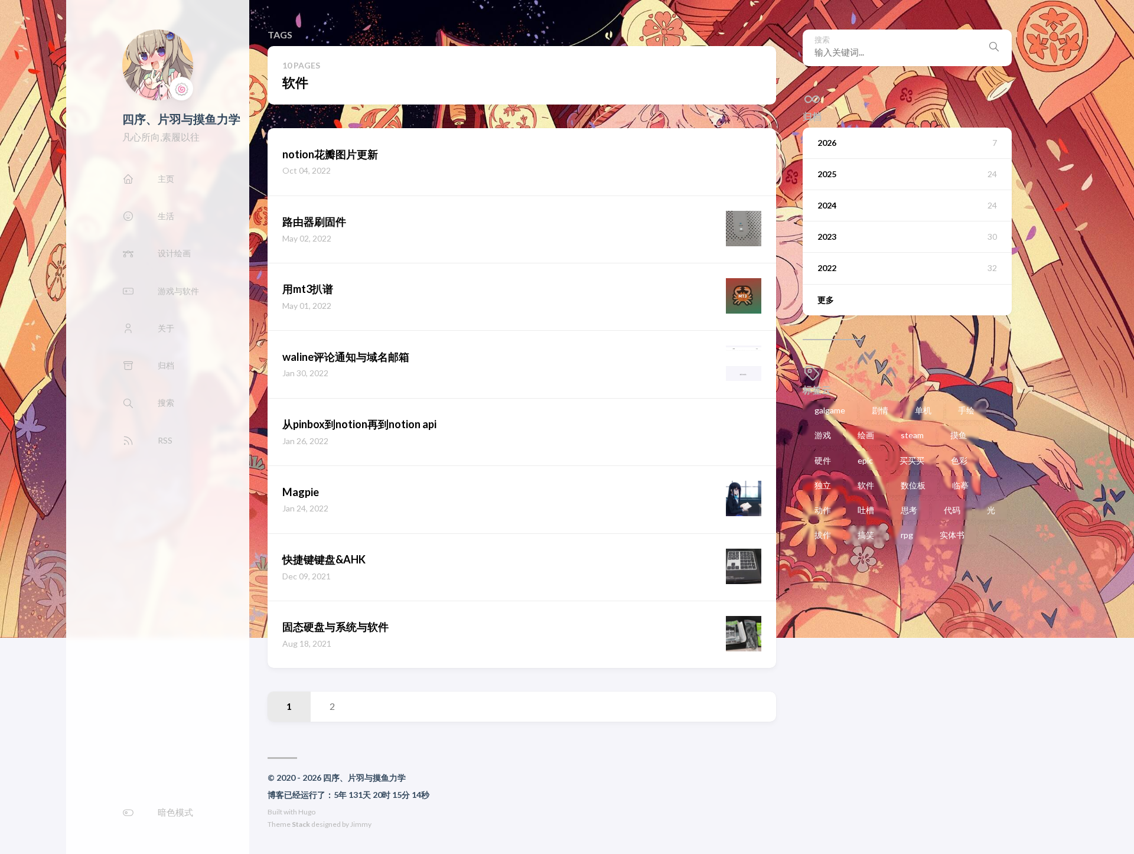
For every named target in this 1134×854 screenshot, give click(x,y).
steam (912, 435)
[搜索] (994, 48)
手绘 (966, 410)
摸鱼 (958, 435)
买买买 (912, 460)
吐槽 (866, 510)
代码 (952, 510)
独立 (822, 485)
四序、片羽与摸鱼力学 (181, 119)
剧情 (880, 410)
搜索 (822, 39)
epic (865, 460)
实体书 (952, 535)
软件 (866, 485)
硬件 (822, 460)
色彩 (959, 460)
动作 (822, 510)
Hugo (306, 811)
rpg (907, 535)
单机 (923, 410)
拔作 (822, 535)
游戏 (822, 435)
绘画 (866, 435)
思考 (909, 510)
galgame (829, 410)
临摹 (960, 485)
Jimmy (361, 824)
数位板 (913, 485)
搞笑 (866, 535)
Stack (301, 824)
